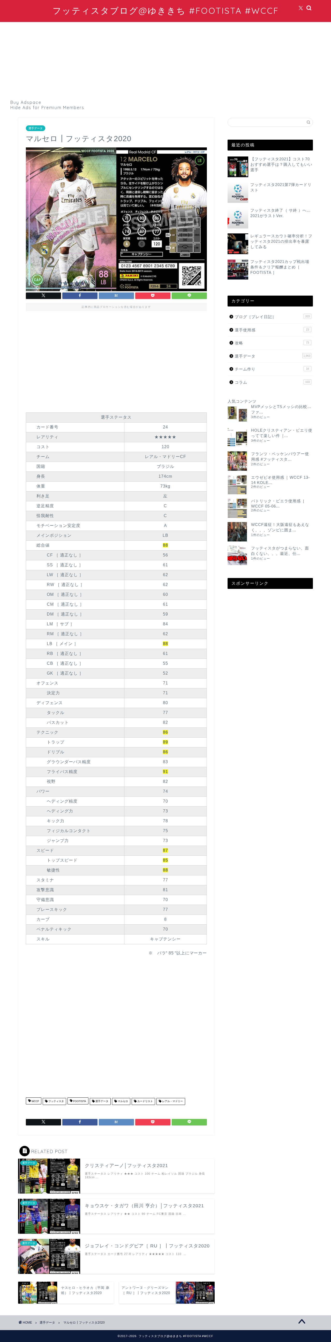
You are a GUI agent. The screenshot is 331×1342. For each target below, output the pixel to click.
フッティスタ (56, 1101)
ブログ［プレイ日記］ (272, 317)
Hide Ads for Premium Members (47, 107)
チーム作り (272, 369)
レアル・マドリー (172, 1101)
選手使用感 (272, 330)
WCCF (35, 1101)
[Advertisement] (165, 61)
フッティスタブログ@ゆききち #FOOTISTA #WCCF (165, 10)
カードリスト (145, 1101)
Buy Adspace (25, 102)
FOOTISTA (79, 1101)
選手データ (35, 128)
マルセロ (122, 1101)
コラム (272, 382)
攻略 (272, 343)
